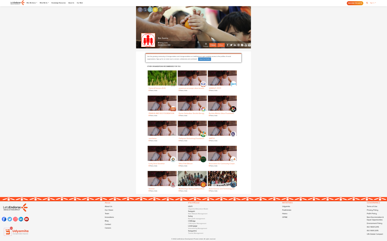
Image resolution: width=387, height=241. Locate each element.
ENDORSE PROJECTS (355, 3)
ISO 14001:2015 (373, 227)
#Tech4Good (193, 203)
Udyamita (286, 206)
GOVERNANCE (373, 203)
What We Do (44, 3)
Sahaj (190, 216)
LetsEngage (192, 226)
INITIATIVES (287, 203)
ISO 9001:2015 (373, 231)
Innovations (109, 217)
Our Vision (109, 210)
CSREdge (192, 221)
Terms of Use (372, 206)
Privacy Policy (372, 210)
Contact (108, 224)
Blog (221, 45)
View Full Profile (204, 59)
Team (107, 214)
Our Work (80, 3)
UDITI (190, 206)
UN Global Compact (375, 234)
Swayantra (192, 231)
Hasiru (284, 214)
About (107, 203)
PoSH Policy (372, 214)
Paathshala (286, 210)
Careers (108, 228)
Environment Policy (374, 223)
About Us (71, 3)
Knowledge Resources (58, 3)
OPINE (284, 217)
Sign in (372, 3)
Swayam (191, 211)
